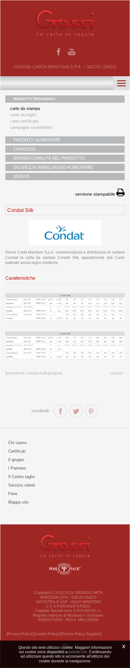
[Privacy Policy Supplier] (80, 634)
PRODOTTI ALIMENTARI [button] (36, 140)
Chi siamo (17, 442)
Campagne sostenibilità (31, 127)
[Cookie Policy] (46, 634)
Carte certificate (24, 121)
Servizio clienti (21, 485)
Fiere (12, 493)
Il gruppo (16, 459)
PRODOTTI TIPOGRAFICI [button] (34, 99)
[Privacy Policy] (19, 634)
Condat (116, 373)
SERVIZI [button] (21, 176)
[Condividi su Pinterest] (91, 411)
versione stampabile (95, 194)
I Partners (17, 468)
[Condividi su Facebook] (60, 411)
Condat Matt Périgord (44, 373)
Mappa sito (18, 502)
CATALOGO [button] (24, 149)
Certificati (17, 451)
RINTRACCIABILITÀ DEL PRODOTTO (49, 158)
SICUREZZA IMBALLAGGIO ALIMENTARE (53, 167)
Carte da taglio (23, 114)
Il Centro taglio (21, 476)
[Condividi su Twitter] (75, 411)
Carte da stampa (25, 108)
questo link (77, 652)
